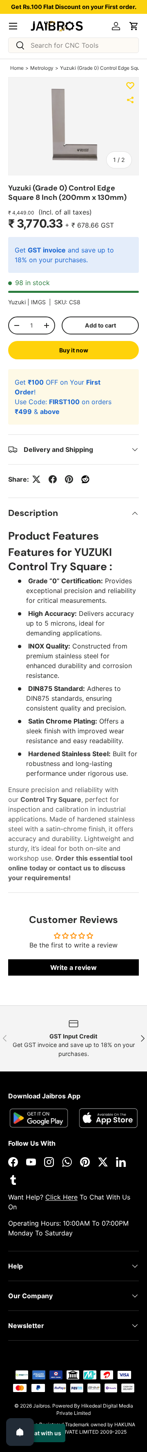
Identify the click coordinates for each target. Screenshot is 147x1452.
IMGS (38, 302)
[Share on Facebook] (53, 479)
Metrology (41, 68)
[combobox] (73, 45)
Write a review (73, 967)
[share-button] (130, 100)
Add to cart (100, 325)
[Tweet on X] (36, 479)
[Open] (20, 1432)
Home (17, 68)
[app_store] (38, 1118)
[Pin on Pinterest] (69, 479)
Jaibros (41, 1406)
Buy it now (73, 350)
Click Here (61, 1197)
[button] (134, 26)
